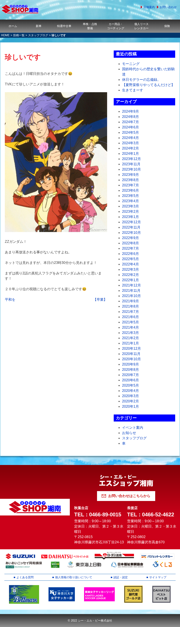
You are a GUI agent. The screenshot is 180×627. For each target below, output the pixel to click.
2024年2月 (130, 148)
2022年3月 (130, 269)
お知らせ (129, 433)
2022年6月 (130, 254)
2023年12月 (131, 159)
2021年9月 (130, 301)
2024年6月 (130, 127)
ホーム (13, 26)
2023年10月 (131, 169)
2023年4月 (130, 201)
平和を (10, 299)
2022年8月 (130, 243)
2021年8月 (130, 306)
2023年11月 (131, 164)
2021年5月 (130, 322)
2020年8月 (130, 369)
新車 (38, 26)
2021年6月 (130, 317)
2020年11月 (131, 354)
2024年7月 (130, 122)
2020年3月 (130, 396)
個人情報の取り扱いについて (73, 577)
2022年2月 (130, 275)
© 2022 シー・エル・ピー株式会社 (90, 620)
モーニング (131, 64)
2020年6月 (130, 380)
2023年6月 (130, 190)
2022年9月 (130, 238)
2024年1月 (130, 153)
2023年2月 (130, 211)
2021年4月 (130, 327)
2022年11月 (131, 227)
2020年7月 (130, 375)
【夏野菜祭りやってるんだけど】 (148, 85)
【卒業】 (100, 299)
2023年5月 (130, 196)
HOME (5, 35)
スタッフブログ (38, 35)
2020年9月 (130, 364)
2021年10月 (131, 296)
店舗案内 (149, 7)
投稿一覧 (19, 35)
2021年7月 (130, 312)
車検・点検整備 (90, 26)
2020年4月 (130, 391)
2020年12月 (131, 348)
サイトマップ (157, 577)
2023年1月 (130, 217)
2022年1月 (130, 280)
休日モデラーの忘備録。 (141, 79)
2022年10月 (131, 232)
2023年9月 (130, 175)
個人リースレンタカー (141, 26)
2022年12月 (131, 222)
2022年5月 (130, 259)
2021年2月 (130, 338)
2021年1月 (130, 343)
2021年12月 (131, 285)
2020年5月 (130, 385)
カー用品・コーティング (115, 26)
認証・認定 (120, 577)
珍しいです (23, 57)
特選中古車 (64, 26)
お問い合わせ (168, 7)
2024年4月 (130, 138)
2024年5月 (130, 132)
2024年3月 (130, 143)
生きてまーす (132, 90)
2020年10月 (131, 359)
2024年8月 (130, 117)
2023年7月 (130, 185)
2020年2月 (130, 401)
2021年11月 (131, 290)
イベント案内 (132, 427)
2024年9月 (130, 111)
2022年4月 (130, 264)
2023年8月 (130, 180)
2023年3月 (130, 206)
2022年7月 (130, 248)
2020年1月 (130, 406)
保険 (167, 26)
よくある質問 (25, 577)
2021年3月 (130, 333)
